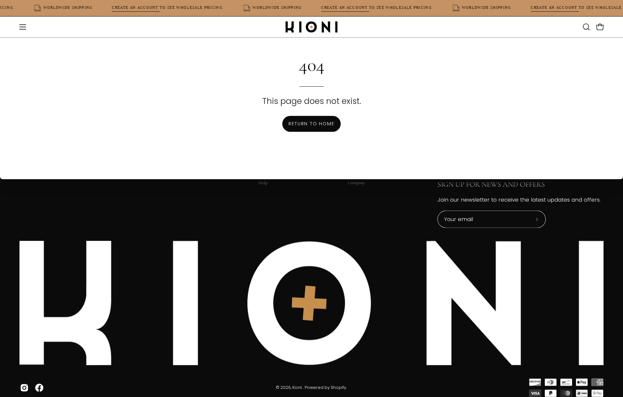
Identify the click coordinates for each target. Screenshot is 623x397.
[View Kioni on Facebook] (39, 388)
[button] (586, 27)
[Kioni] (311, 26)
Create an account (139, 8)
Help (262, 182)
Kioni (297, 388)
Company (356, 182)
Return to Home (311, 123)
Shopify (338, 388)
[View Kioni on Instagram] (24, 388)
